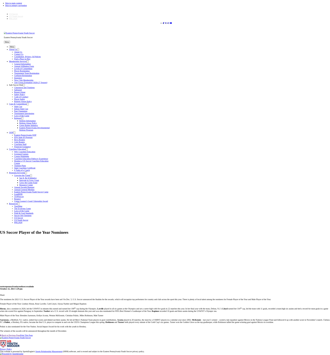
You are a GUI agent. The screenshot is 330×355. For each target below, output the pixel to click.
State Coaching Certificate (24, 168)
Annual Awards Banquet (24, 187)
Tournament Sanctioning (24, 113)
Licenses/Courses (21, 154)
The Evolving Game (22, 208)
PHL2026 (13, 19)
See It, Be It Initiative (28, 178)
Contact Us (18, 54)
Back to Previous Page (11, 335)
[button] (7, 42)
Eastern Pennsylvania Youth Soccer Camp (31, 192)
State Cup (18, 106)
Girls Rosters (19, 142)
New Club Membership (23, 80)
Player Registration (22, 71)
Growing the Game (22, 175)
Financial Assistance (22, 147)
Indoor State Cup (21, 109)
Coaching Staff (20, 144)
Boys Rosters (19, 140)
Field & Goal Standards (23, 213)
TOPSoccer (19, 196)
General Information (22, 64)
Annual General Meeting (24, 190)
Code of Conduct (21, 97)
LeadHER (18, 194)
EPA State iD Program (23, 137)
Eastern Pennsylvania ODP (25, 135)
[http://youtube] (171, 23)
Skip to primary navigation (16, 5)
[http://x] (166, 23)
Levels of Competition (23, 69)
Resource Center (26, 185)
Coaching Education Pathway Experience (31, 159)
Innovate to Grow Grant (29, 180)
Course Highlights (21, 156)
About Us (13, 49)
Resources (13, 204)
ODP (11, 132)
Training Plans (20, 166)
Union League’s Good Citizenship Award (31, 201)
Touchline (18, 206)
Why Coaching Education (24, 152)
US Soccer (13, 14)
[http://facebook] (163, 23)
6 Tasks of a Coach (22, 170)
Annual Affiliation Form (24, 66)
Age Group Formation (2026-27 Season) (30, 82)
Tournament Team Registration (26, 73)
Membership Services (18, 61)
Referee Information (27, 121)
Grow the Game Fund (28, 183)
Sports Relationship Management (48, 351)
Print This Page (26, 335)
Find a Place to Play (22, 59)
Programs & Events (17, 173)
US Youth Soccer (16, 16)
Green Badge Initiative (28, 125)
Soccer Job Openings (22, 215)
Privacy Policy (6, 349)
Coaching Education (17, 149)
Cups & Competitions (18, 104)
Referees (17, 118)
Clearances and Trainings (24, 87)
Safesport (18, 90)
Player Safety (19, 99)
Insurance (18, 78)
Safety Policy (19, 94)
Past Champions (20, 111)
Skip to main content (13, 3)
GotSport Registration (23, 75)
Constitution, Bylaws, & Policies (27, 57)
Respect (17, 199)
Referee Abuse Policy (23, 101)
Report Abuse (19, 92)
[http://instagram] (168, 23)
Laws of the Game (21, 116)
